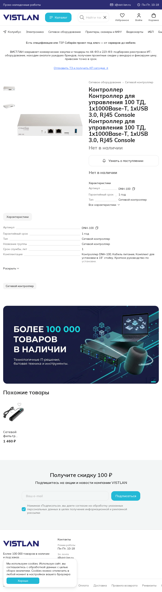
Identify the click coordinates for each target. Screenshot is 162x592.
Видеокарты (134, 32)
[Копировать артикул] (133, 188)
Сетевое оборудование (64, 32)
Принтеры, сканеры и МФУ (104, 32)
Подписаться (125, 496)
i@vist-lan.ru (66, 557)
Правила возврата (125, 585)
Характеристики (18, 217)
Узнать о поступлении (125, 161)
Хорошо (23, 581)
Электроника (35, 32)
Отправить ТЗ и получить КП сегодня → (81, 68)
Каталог (61, 17)
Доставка (100, 585)
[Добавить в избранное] (19, 404)
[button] (122, 17)
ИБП (151, 32)
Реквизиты (149, 585)
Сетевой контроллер (139, 82)
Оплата (83, 585)
